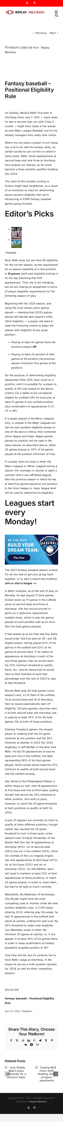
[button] (7, 1074)
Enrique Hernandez (35, 838)
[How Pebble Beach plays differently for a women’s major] (16, 1067)
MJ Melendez (28, 894)
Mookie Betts (28, 112)
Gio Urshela (12, 855)
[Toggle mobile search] (56, 15)
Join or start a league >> (21, 583)
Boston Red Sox (15, 842)
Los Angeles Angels (41, 855)
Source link (12, 989)
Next (53, 33)
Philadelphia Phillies (39, 781)
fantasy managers (16, 135)
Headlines (27, 1011)
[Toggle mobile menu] (56, 12)
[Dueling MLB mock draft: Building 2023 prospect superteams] (46, 1067)
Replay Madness (38, 1101)
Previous (41, 33)
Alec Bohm (11, 781)
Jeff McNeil (28, 747)
